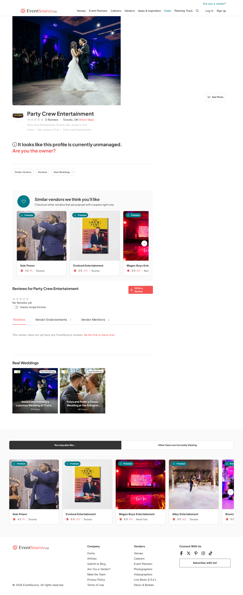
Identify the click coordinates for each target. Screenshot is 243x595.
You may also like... (65, 445)
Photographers (143, 569)
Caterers (116, 10)
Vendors (129, 10)
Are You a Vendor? (99, 569)
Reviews (42, 172)
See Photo (217, 97)
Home (30, 129)
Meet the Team (96, 574)
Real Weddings (63, 172)
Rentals (149, 585)
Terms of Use (95, 585)
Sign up (221, 10)
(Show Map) (86, 119)
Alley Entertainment (185, 514)
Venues (81, 10)
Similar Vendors (23, 172)
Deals (167, 10)
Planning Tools (183, 10)
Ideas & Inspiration (149, 10)
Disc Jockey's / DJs (48, 129)
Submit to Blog (96, 563)
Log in (209, 10)
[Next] (144, 243)
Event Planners (98, 10)
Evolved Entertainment (88, 265)
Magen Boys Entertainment (144, 265)
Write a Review (139, 290)
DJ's (153, 579)
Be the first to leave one (99, 335)
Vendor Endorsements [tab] (53, 319)
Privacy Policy (96, 579)
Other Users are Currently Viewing (177, 445)
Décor (138, 585)
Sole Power (27, 265)
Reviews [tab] (19, 319)
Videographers (143, 574)
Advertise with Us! (205, 562)
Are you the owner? (34, 150)
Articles (92, 558)
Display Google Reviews (33, 307)
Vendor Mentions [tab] (95, 319)
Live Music (140, 579)
